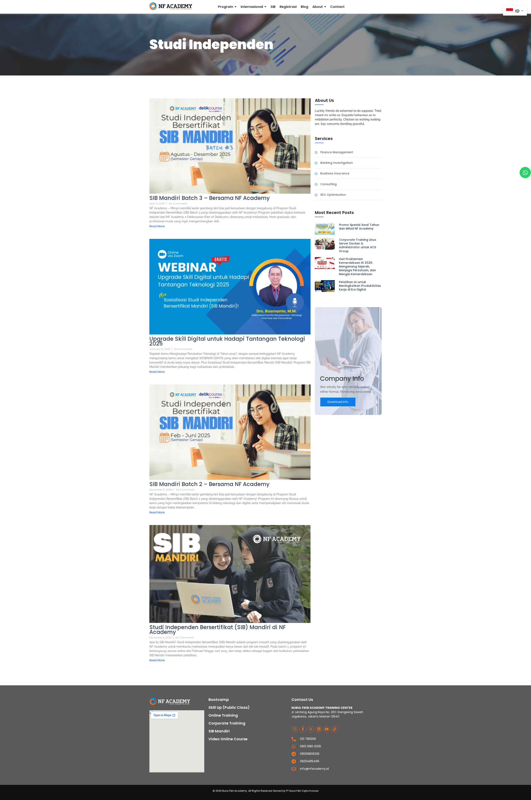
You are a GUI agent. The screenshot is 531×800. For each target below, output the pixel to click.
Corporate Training (226, 723)
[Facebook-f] (303, 729)
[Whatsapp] (525, 172)
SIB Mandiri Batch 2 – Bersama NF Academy (209, 484)
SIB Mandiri (219, 731)
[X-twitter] (310, 729)
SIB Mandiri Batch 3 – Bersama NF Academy (209, 198)
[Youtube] (326, 729)
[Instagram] (294, 729)
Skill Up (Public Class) (229, 707)
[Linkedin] (318, 729)
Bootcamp (218, 699)
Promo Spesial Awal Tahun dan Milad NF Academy (359, 226)
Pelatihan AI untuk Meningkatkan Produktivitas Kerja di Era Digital (360, 286)
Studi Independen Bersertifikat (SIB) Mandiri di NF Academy (217, 630)
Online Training (223, 715)
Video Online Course (227, 739)
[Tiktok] (334, 729)
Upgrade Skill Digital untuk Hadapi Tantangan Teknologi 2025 (227, 341)
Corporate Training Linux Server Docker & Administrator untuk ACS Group (357, 245)
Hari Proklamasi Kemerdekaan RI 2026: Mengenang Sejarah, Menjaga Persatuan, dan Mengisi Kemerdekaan (357, 266)
